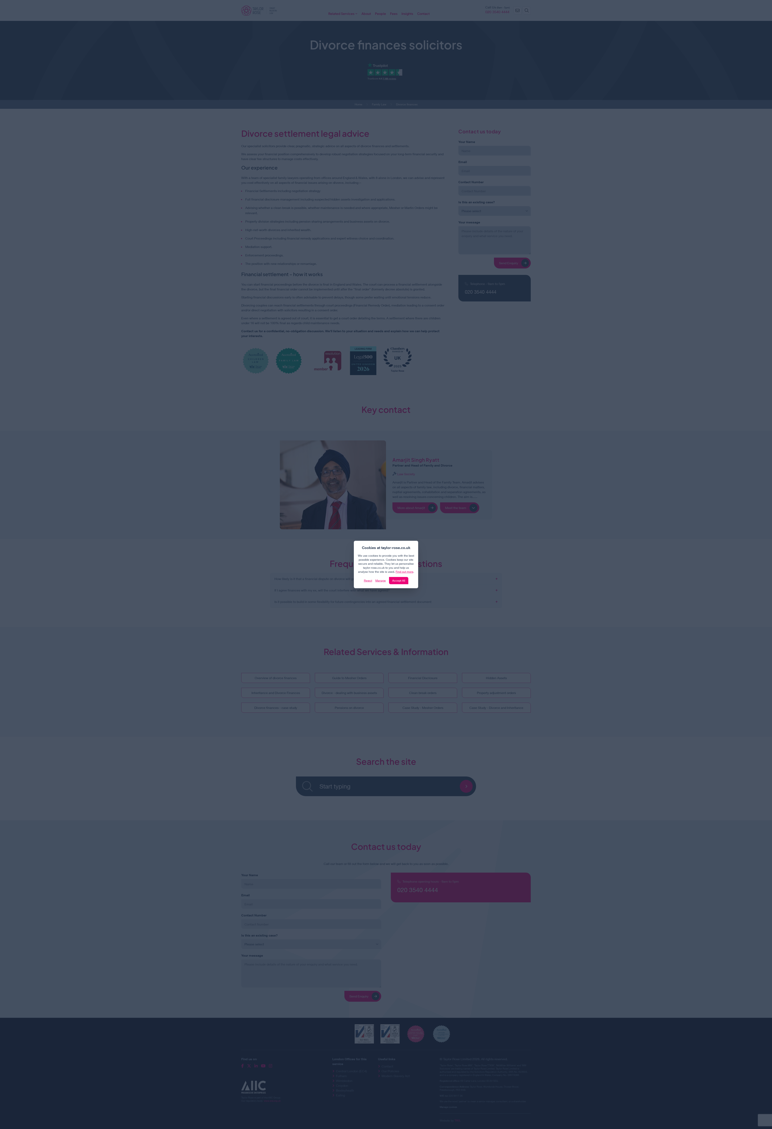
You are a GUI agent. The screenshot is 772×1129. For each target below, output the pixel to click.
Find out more (404, 571)
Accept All (398, 580)
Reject (368, 580)
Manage (380, 580)
